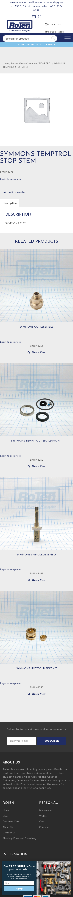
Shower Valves (18, 64)
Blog (39, 45)
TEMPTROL (45, 64)
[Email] (33, 17)
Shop (5, 816)
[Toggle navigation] (67, 38)
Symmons (32, 64)
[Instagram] (39, 17)
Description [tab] (10, 203)
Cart (41, 821)
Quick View (39, 352)
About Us (8, 827)
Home (21, 45)
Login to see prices (10, 179)
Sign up (19, 888)
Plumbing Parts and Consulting (19, 838)
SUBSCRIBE (51, 740)
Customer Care (11, 821)
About (30, 45)
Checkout (44, 827)
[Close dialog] (69, 863)
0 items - (50, 32)
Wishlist (43, 816)
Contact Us (9, 832)
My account (50, 24)
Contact (50, 45)
